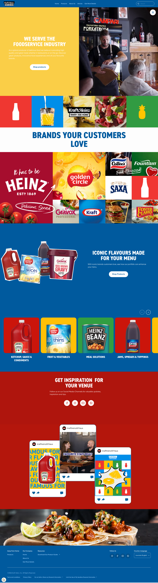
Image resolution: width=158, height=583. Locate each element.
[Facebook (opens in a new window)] (67, 403)
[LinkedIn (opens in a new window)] (91, 403)
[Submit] (138, 4)
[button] (153, 12)
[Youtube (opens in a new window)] (83, 403)
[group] (79, 416)
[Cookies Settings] (4, 580)
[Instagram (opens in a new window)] (75, 403)
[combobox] (145, 4)
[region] (79, 416)
